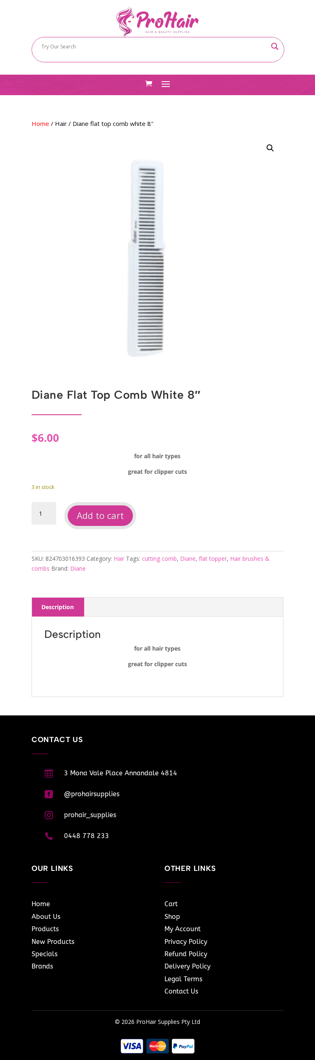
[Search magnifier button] (275, 46)
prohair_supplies (90, 815)
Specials (44, 954)
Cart (171, 904)
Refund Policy (185, 954)
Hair (61, 123)
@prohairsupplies (91, 794)
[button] (270, 148)
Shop (172, 917)
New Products (53, 942)
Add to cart (100, 515)
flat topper (213, 558)
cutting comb (159, 558)
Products (45, 929)
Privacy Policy (185, 942)
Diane (188, 558)
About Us (46, 917)
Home (40, 123)
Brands (42, 966)
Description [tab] (57, 607)
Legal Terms (183, 979)
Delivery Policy (187, 966)
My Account (182, 929)
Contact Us (181, 991)
